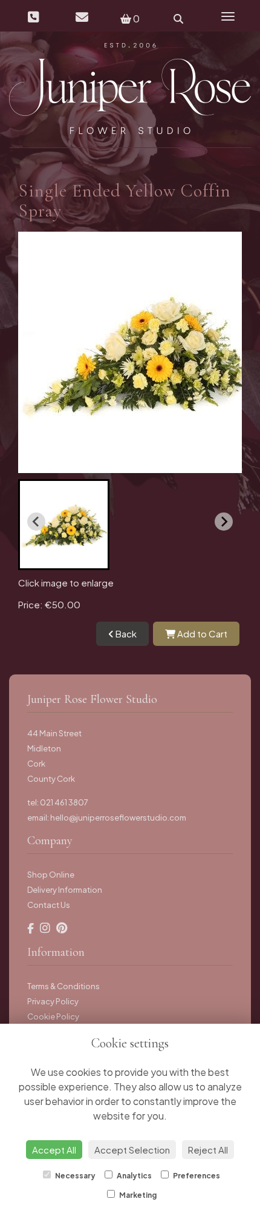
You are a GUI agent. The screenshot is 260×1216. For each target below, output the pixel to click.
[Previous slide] (36, 521)
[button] (63, 524)
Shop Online (50, 874)
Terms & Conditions (63, 986)
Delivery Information (64, 890)
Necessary (75, 1175)
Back (125, 633)
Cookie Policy (53, 1016)
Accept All (54, 1149)
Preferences (196, 1175)
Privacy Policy (53, 1001)
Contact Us (48, 905)
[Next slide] (224, 521)
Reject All (208, 1149)
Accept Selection (132, 1149)
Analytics (133, 1175)
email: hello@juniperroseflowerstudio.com (106, 817)
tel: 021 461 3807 (57, 802)
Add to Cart (201, 633)
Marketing (137, 1195)
